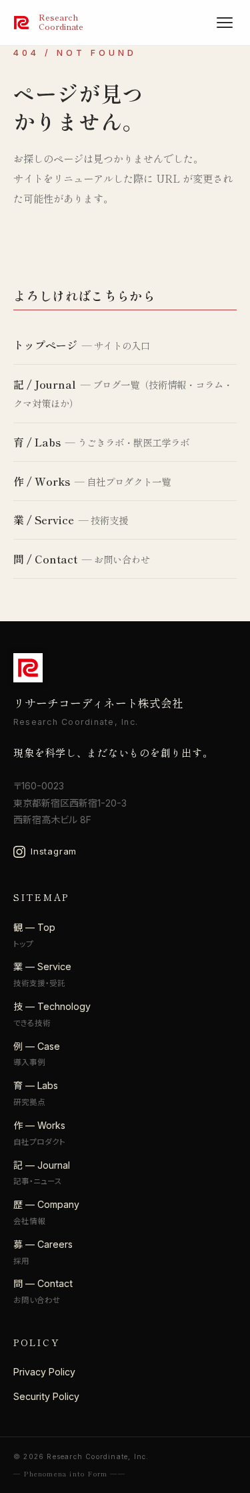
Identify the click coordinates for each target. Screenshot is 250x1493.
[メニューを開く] (224, 22)
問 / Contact (45, 559)
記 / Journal (44, 384)
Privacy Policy (44, 1371)
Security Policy (46, 1396)
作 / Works (41, 481)
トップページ (45, 345)
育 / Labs (37, 442)
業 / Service (43, 520)
